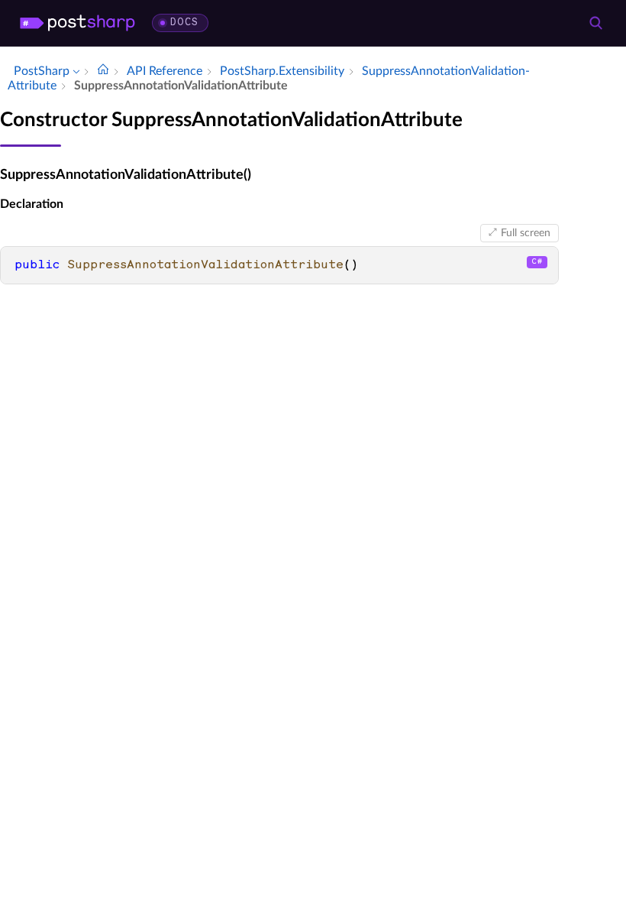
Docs (184, 23)
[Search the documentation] (595, 23)
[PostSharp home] (77, 23)
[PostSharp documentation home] (103, 71)
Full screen (525, 233)
